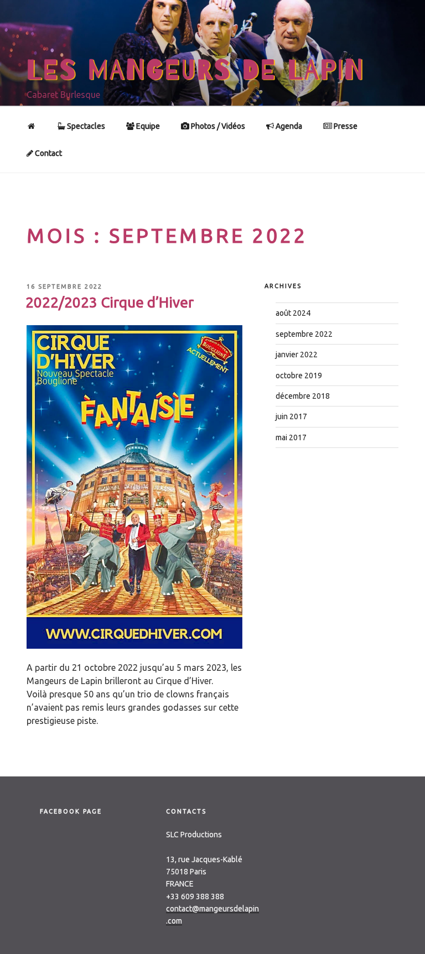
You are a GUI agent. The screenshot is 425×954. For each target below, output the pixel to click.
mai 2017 (291, 437)
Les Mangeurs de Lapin (196, 70)
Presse (344, 126)
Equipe (147, 126)
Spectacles (85, 126)
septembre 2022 (304, 334)
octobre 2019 (299, 375)
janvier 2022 (297, 354)
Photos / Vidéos (217, 126)
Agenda (288, 126)
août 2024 (293, 313)
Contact (47, 153)
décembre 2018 (303, 396)
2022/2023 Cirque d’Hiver (109, 302)
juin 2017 (291, 416)
